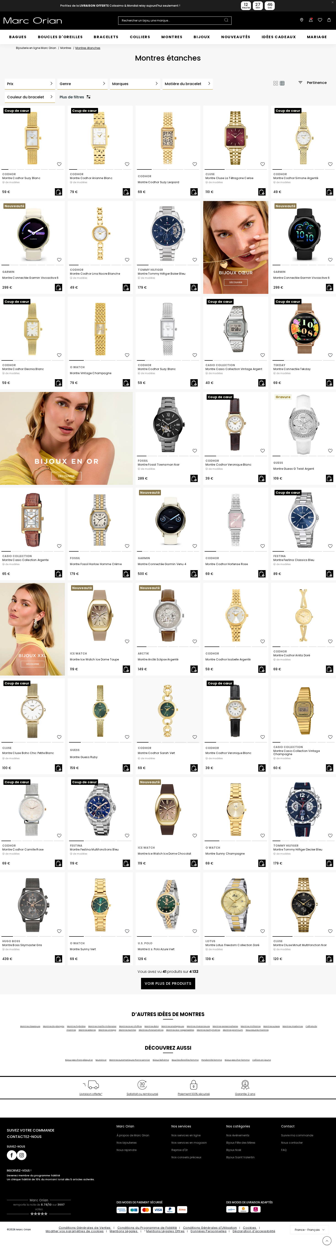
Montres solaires (87, 1030)
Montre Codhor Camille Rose (22, 849)
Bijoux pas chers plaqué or (79, 1060)
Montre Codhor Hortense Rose (226, 564)
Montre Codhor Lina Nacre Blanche (95, 273)
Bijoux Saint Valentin (240, 1157)
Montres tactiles (127, 1030)
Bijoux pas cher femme (237, 1060)
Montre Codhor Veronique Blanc (228, 464)
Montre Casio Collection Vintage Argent (233, 369)
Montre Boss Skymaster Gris (22, 945)
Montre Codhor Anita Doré (291, 655)
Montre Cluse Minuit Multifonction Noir (300, 945)
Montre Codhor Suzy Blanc (21, 178)
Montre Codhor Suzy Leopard (158, 182)
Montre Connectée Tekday (292, 369)
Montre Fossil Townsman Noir (158, 464)
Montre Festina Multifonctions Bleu (94, 849)
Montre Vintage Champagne (90, 373)
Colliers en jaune (261, 1060)
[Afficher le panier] (328, 20)
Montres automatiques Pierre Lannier (129, 1060)
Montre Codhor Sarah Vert (156, 753)
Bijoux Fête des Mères (240, 1143)
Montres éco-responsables (180, 1030)
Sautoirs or (101, 1060)
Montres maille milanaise (102, 1026)
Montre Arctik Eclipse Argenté (158, 659)
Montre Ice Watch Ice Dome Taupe (94, 659)
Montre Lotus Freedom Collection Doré (232, 945)
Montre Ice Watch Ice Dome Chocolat (164, 853)
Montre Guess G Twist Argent (293, 468)
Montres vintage (107, 1030)
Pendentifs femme (211, 1060)
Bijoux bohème (161, 1060)
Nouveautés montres (257, 1030)
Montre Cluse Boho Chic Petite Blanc (28, 753)
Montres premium (233, 1030)
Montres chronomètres (151, 1030)
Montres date (151, 1026)
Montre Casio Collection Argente (25, 560)
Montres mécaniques (198, 1026)
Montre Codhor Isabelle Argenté (228, 659)
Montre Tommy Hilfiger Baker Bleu (161, 273)
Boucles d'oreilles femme (185, 1060)
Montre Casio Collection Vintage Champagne (296, 752)
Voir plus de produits (168, 983)
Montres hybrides (76, 1026)
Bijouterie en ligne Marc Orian (36, 48)
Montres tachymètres (208, 1030)
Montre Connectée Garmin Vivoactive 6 (30, 277)
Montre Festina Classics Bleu (294, 560)
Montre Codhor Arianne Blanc (91, 178)
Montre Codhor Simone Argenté (295, 178)
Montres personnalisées (225, 1026)
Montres (65, 48)
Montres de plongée (53, 1026)
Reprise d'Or (179, 1150)
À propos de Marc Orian (133, 1135)
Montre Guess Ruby (83, 757)
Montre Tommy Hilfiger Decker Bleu (298, 849)
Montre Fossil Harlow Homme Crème (95, 564)
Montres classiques (30, 1026)
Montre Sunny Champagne (225, 853)
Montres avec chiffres (130, 1026)
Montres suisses (271, 1026)
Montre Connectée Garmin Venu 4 (162, 564)
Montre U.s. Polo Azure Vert (156, 949)
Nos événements (237, 1135)
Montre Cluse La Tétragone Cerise (229, 178)
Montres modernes (293, 1026)
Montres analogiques (172, 1026)
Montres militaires (251, 1026)
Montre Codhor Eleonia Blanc (23, 369)
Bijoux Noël (233, 1150)
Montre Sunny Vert (83, 949)
